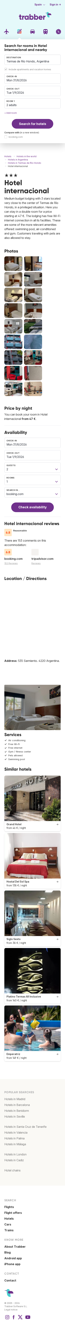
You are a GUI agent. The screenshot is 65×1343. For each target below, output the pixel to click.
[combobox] (32, 60)
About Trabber (15, 1246)
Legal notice (11, 1309)
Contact (10, 1280)
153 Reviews (11, 563)
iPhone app (12, 1264)
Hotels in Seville (14, 1116)
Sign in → (55, 4)
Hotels (9, 1218)
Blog (7, 1252)
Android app (13, 1258)
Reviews (36, 563)
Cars (7, 1224)
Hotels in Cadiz (14, 1160)
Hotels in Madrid (14, 1099)
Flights (9, 1207)
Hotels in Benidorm (16, 1110)
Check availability (32, 507)
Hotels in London (15, 1154)
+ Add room (10, 113)
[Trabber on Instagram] (7, 1319)
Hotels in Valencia (15, 1132)
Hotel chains (12, 1170)
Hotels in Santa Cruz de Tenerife (25, 1127)
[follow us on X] (20, 1319)
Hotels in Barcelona (17, 1105)
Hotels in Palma (14, 1138)
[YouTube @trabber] (27, 1319)
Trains (9, 1230)
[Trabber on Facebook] (14, 1319)
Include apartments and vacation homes (30, 69)
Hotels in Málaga (15, 1144)
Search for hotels (32, 124)
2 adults (11, 105)
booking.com (16, 137)
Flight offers (13, 1213)
